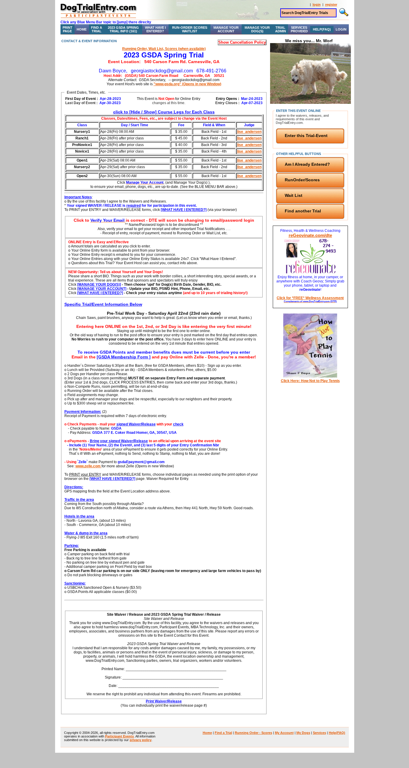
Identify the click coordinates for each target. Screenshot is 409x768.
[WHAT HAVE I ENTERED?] (184, 210)
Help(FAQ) (322, 29)
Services (319, 732)
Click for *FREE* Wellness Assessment (310, 299)
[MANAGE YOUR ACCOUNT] (101, 289)
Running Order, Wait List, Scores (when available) (164, 49)
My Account (284, 732)
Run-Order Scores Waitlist (189, 29)
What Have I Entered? (155, 29)
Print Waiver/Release (164, 701)
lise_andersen (249, 132)
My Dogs (303, 732)
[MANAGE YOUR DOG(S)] (99, 284)
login (317, 4)
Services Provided (299, 29)
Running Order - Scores (253, 732)
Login (341, 29)
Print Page (67, 29)
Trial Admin (280, 29)
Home (82, 29)
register (331, 4)
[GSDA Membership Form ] (124, 357)
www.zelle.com (88, 466)
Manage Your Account (226, 29)
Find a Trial (96, 29)
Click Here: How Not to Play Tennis (310, 381)
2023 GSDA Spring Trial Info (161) (123, 29)
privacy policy (141, 740)
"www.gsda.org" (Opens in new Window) (187, 84)
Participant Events (119, 736)
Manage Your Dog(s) (257, 29)
